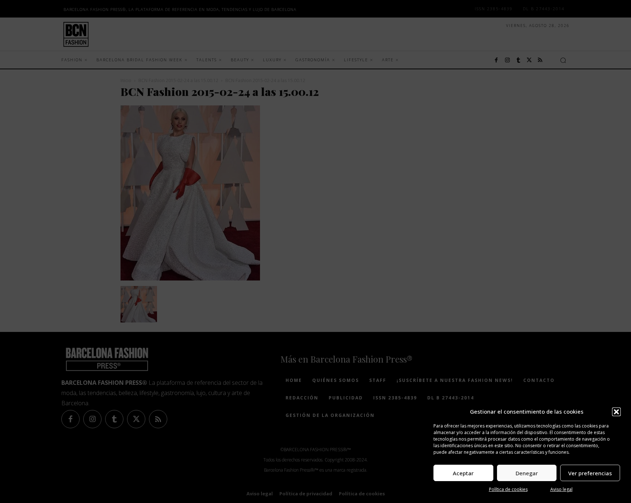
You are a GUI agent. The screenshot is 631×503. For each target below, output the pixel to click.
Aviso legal (561, 489)
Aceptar (463, 473)
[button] (616, 411)
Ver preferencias (590, 473)
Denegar (527, 473)
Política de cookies (508, 489)
